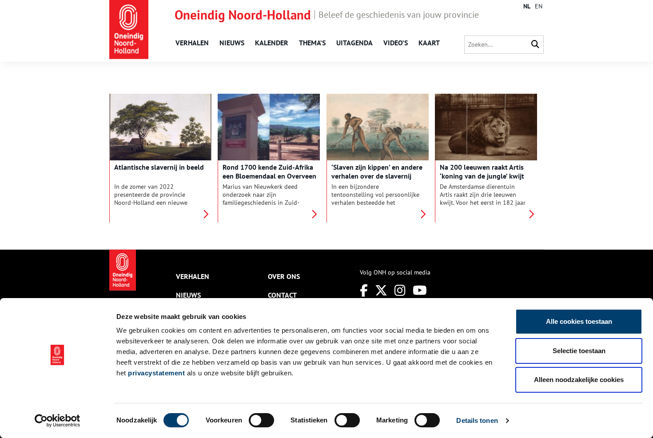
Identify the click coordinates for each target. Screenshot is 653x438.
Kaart (429, 42)
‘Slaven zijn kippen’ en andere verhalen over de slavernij (376, 171)
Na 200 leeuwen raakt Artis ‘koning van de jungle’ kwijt (482, 171)
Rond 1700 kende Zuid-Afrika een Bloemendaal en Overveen (269, 171)
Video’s (395, 42)
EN (538, 6)
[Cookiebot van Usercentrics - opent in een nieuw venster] (57, 420)
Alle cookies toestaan (579, 321)
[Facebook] (364, 290)
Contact (282, 295)
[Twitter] (381, 290)
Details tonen (477, 420)
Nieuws (231, 42)
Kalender (271, 42)
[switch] (261, 420)
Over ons (284, 276)
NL (526, 6)
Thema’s (312, 42)
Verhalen (192, 42)
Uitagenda (354, 42)
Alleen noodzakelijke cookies (579, 379)
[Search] (535, 44)
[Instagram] (400, 290)
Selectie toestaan (579, 350)
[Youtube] (420, 290)
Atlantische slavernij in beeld (159, 167)
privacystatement (156, 373)
